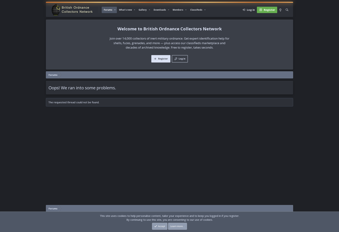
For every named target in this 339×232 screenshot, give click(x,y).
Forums (108, 9)
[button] (115, 10)
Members (178, 9)
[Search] (287, 10)
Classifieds (196, 9)
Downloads (160, 9)
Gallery (143, 9)
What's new (125, 9)
